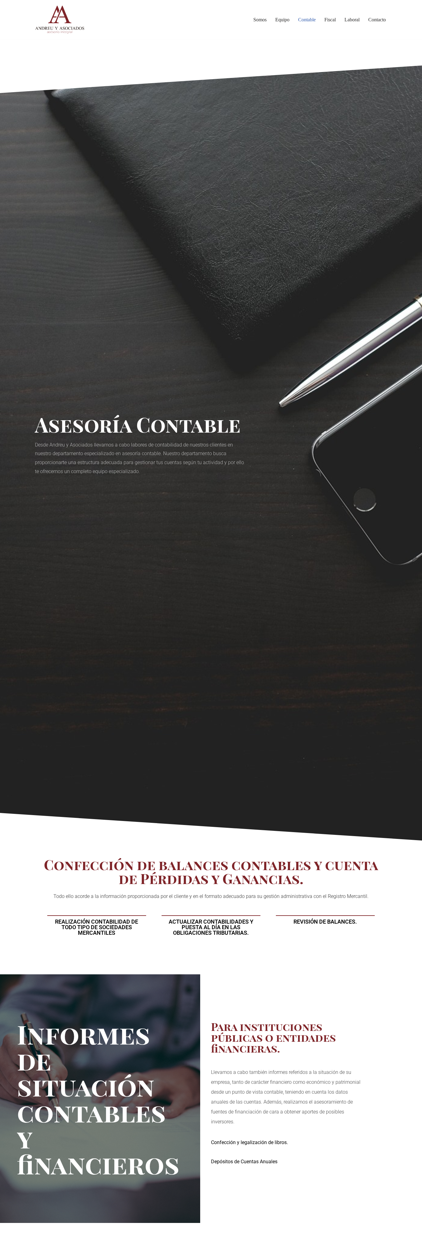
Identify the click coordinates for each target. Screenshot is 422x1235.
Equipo (282, 19)
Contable (307, 19)
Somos (260, 19)
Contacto (377, 19)
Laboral (352, 19)
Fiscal (330, 19)
